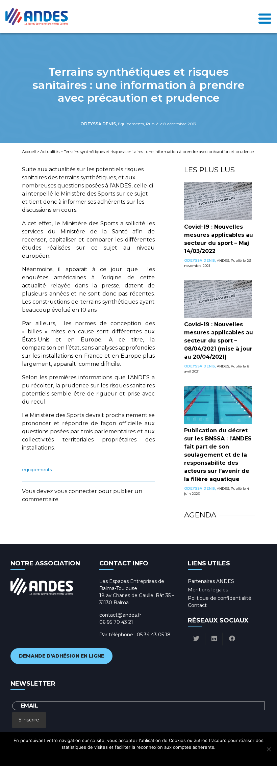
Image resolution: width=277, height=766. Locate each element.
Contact (197, 605)
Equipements (37, 469)
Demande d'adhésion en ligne (61, 656)
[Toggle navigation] (265, 17)
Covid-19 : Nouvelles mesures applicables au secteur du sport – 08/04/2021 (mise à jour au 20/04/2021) (218, 340)
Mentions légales (208, 590)
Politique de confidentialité (219, 598)
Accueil (29, 151)
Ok (108, 756)
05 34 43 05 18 (154, 635)
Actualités (49, 151)
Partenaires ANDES (211, 581)
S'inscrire (29, 720)
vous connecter (75, 491)
